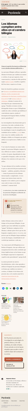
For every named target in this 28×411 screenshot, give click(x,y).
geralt (21, 61)
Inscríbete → (4, 8)
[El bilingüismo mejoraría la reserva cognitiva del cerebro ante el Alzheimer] (6, 300)
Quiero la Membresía (13, 359)
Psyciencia (14, 12)
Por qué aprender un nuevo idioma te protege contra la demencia (6, 323)
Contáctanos (5, 400)
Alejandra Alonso (11, 37)
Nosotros (22, 400)
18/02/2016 (3, 37)
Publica (6, 402)
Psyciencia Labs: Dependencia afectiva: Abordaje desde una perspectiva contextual (16, 208)
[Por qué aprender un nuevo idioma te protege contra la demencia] (6, 318)
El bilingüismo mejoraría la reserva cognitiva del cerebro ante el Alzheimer (6, 306)
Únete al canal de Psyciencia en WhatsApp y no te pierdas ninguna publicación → (13, 67)
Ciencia (3, 19)
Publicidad (14, 400)
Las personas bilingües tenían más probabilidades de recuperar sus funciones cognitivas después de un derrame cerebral (18, 308)
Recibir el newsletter (10, 365)
